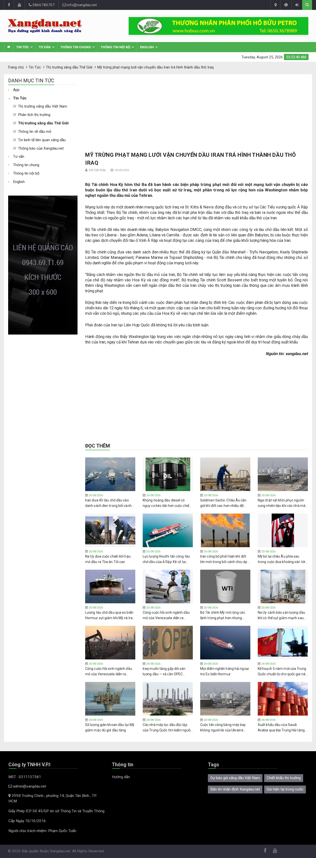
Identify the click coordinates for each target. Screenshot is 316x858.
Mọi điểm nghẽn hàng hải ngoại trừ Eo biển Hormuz (224, 671)
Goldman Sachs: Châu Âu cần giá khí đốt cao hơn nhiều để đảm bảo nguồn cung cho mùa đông (224, 503)
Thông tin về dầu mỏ (34, 131)
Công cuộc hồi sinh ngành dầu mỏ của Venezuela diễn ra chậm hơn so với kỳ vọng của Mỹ (166, 615)
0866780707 (43, 5)
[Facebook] (9, 5)
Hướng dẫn (121, 777)
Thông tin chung (75, 47)
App (16, 90)
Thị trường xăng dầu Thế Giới (43, 123)
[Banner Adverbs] (43, 265)
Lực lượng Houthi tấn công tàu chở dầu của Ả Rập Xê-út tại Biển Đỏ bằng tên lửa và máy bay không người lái (166, 559)
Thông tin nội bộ (115, 47)
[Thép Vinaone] (218, 26)
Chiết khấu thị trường (284, 778)
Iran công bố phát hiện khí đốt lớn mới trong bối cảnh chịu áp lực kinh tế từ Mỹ (223, 559)
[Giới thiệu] (285, 5)
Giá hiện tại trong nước (285, 789)
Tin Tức (22, 47)
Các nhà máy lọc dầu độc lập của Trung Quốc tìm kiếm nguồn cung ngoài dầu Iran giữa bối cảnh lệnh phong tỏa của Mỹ (168, 728)
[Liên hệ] (275, 5)
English (147, 47)
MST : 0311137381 (24, 777)
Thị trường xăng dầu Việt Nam (42, 106)
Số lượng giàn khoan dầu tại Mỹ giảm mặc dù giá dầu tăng (109, 727)
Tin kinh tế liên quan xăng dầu (42, 140)
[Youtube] (19, 5)
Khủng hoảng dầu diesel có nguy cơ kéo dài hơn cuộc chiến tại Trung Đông (167, 503)
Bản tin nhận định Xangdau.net (235, 789)
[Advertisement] (43, 409)
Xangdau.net (60, 851)
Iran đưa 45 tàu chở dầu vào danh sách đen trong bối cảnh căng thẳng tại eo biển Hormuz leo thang (109, 503)
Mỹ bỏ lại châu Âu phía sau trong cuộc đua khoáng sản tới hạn (281, 559)
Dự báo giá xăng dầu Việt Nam (235, 778)
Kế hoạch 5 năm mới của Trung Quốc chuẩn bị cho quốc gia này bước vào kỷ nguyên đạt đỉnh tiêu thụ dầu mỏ (282, 672)
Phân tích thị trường (34, 115)
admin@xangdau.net (29, 786)
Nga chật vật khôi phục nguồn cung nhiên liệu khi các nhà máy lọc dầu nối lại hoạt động (282, 503)
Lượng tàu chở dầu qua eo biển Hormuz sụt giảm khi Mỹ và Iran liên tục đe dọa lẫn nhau (110, 615)
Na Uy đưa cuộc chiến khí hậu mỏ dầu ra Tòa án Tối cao (108, 559)
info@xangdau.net (81, 5)
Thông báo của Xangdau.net (41, 148)
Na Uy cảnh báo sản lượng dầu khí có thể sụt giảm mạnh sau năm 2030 (281, 615)
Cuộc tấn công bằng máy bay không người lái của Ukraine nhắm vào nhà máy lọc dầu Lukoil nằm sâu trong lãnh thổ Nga (223, 728)
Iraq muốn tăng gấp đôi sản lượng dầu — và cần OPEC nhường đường (164, 672)
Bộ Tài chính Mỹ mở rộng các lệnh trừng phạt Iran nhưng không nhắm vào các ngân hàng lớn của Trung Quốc (225, 615)
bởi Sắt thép (97, 170)
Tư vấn (45, 47)
